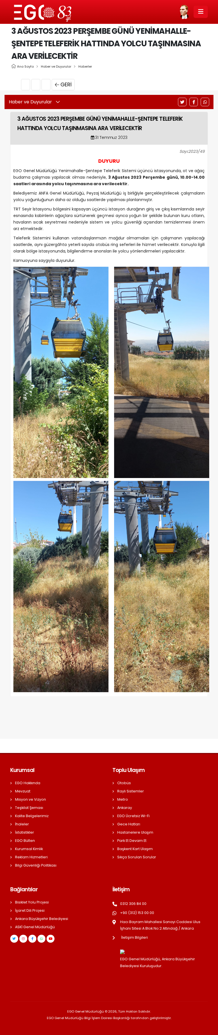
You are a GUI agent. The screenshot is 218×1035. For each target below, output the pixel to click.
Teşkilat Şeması (29, 807)
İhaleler (22, 824)
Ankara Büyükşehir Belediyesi (41, 918)
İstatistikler (24, 832)
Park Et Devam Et (131, 840)
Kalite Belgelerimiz (32, 815)
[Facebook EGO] (32, 939)
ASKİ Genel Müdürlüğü (35, 927)
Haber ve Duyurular (56, 66)
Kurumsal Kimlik (29, 848)
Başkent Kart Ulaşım (135, 848)
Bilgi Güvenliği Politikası (35, 865)
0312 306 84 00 (133, 903)
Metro (122, 799)
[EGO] (111, 372)
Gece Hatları (128, 824)
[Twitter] (182, 102)
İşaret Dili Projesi (30, 910)
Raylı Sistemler (130, 791)
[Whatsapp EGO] (41, 939)
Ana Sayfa (25, 66)
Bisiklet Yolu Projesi (32, 902)
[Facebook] (193, 102)
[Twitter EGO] (14, 939)
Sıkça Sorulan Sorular (136, 857)
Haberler (85, 66)
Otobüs (124, 783)
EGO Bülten (25, 840)
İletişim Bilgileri (134, 937)
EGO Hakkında (27, 783)
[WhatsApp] (205, 102)
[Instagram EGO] (23, 939)
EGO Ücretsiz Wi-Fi (133, 815)
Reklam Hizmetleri (31, 857)
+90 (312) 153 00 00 (137, 912)
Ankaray (124, 807)
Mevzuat (22, 791)
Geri (66, 84)
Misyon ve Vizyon (30, 799)
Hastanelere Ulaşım (135, 832)
